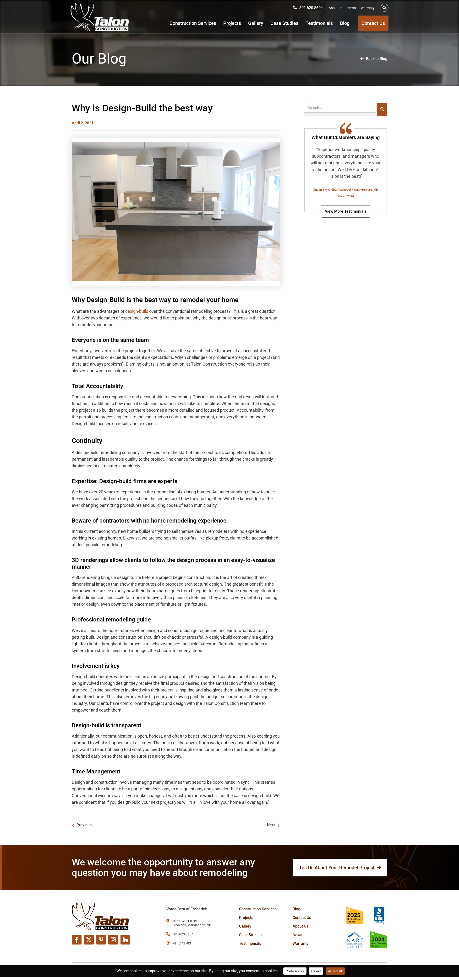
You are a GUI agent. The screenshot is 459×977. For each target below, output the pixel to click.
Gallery (255, 23)
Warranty (368, 8)
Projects (232, 23)
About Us (335, 8)
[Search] (382, 109)
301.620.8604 (311, 7)
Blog (345, 23)
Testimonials (319, 23)
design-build (136, 311)
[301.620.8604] (295, 7)
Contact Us (302, 917)
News (351, 8)
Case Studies (284, 23)
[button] (384, 8)
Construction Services (192, 23)
